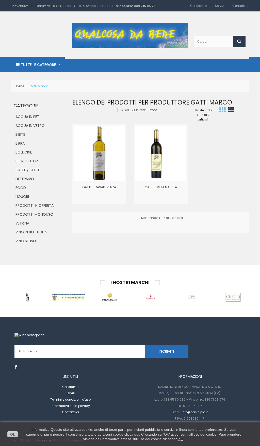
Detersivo (24, 178)
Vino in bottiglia (31, 232)
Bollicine (23, 152)
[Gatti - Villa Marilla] (160, 153)
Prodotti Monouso (34, 214)
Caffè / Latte (27, 170)
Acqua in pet (27, 116)
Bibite (20, 134)
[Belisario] (151, 297)
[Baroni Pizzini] (109, 297)
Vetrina (22, 223)
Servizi (219, 6)
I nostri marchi (130, 282)
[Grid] (222, 111)
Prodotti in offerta (34, 205)
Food (20, 187)
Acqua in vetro (30, 125)
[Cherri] (192, 297)
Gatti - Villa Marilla (161, 187)
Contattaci (240, 6)
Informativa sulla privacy (70, 406)
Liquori (22, 196)
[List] (231, 111)
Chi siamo (198, 6)
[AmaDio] (27, 297)
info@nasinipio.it (195, 412)
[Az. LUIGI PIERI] (68, 297)
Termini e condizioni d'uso (70, 399)
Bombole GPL (27, 161)
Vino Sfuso (25, 241)
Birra (20, 143)
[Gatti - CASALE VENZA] (99, 153)
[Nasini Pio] (130, 35)
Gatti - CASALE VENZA (99, 187)
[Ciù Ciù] (233, 297)
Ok (12, 434)
